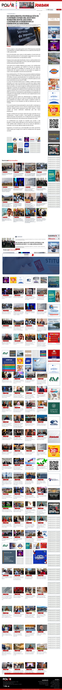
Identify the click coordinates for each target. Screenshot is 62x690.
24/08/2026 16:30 (41, 508)
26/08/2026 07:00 (41, 310)
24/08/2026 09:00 (29, 575)
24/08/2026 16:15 (6, 522)
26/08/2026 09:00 (18, 310)
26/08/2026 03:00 (41, 325)
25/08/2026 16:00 (29, 407)
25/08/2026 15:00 (17, 422)
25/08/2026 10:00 (29, 436)
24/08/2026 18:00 (41, 494)
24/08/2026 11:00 (6, 575)
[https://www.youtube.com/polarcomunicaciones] (16, 8)
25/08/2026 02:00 (41, 465)
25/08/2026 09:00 (6, 450)
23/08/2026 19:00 (6, 631)
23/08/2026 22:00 (41, 594)
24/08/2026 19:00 (29, 494)
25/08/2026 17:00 (41, 393)
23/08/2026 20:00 (29, 613)
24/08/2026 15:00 (6, 537)
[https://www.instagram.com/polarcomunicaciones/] (16, 6)
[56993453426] (16, 2)
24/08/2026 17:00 (17, 508)
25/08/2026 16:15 (17, 407)
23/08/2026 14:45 (41, 650)
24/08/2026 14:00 (17, 537)
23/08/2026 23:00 (29, 594)
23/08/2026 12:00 (29, 669)
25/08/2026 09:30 (41, 436)
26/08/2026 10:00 (6, 310)
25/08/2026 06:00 (41, 450)
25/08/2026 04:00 (17, 465)
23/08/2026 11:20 (41, 669)
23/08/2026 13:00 (17, 669)
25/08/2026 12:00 (6, 436)
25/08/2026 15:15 (6, 422)
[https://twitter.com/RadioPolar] (16, 5)
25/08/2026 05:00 (6, 465)
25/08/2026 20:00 (29, 378)
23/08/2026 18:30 (17, 631)
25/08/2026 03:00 (29, 465)
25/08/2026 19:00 (41, 378)
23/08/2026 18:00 (29, 631)
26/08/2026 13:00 (18, 295)
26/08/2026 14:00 (6, 295)
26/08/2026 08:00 (29, 310)
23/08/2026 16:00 (17, 650)
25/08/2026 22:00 (6, 378)
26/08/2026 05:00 (18, 325)
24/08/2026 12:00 (41, 537)
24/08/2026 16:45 (29, 508)
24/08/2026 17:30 (6, 508)
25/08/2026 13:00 (41, 422)
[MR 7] (8, 247)
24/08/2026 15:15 (41, 522)
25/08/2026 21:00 (17, 378)
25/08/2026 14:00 (29, 422)
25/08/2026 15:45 (41, 407)
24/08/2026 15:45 (29, 522)
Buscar (59, 9)
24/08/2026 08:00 (41, 575)
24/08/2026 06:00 (17, 594)
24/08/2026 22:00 (41, 479)
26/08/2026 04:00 (29, 325)
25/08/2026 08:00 (17, 450)
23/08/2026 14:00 (6, 669)
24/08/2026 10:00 (17, 575)
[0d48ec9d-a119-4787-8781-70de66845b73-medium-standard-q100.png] (8, 7)
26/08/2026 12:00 (29, 295)
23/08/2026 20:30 (17, 613)
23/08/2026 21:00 (6, 613)
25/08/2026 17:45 (17, 393)
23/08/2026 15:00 (29, 650)
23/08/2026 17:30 (41, 631)
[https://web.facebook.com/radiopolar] (16, 3)
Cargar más (24, 673)
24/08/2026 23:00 (29, 479)
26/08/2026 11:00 (41, 295)
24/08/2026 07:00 (6, 594)
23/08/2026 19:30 (41, 613)
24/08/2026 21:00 (6, 494)
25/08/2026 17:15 (29, 393)
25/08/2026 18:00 (6, 393)
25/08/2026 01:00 (6, 479)
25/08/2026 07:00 (29, 450)
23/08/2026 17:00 (6, 650)
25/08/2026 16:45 (6, 407)
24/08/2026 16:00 (17, 522)
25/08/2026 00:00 (17, 479)
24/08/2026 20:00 (17, 494)
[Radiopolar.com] (1, 9)
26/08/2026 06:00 (19, 236)
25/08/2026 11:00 (17, 436)
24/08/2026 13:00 (29, 537)
